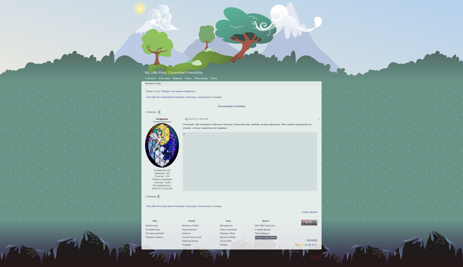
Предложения (189, 229)
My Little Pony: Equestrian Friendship (166, 97)
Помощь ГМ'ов (227, 233)
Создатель (162, 119)
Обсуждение (226, 225)
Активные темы (153, 83)
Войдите (166, 91)
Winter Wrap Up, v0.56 (306, 245)
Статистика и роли (191, 237)
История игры (153, 229)
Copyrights (312, 240)
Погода (223, 245)
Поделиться (185, 119)
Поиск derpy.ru (262, 233)
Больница (191, 97)
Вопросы (186, 225)
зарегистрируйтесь (186, 91)
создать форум (309, 212)
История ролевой (155, 233)
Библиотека (152, 225)
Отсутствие (226, 241)
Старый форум (263, 229)
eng (267, 225)
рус (272, 225)
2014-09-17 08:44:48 (197, 119)
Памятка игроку (190, 241)
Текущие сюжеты (154, 237)
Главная (150, 78)
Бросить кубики (228, 237)
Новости (186, 233)
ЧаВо (195, 225)
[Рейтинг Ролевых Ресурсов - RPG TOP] (306, 223)
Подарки (186, 245)
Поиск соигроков (228, 229)
